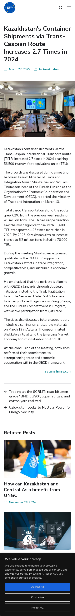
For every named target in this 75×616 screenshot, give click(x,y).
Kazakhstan (50, 69)
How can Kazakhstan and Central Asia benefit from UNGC (32, 489)
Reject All (37, 607)
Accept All (37, 587)
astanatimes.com (58, 371)
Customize (37, 597)
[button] (61, 7)
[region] (37, 584)
